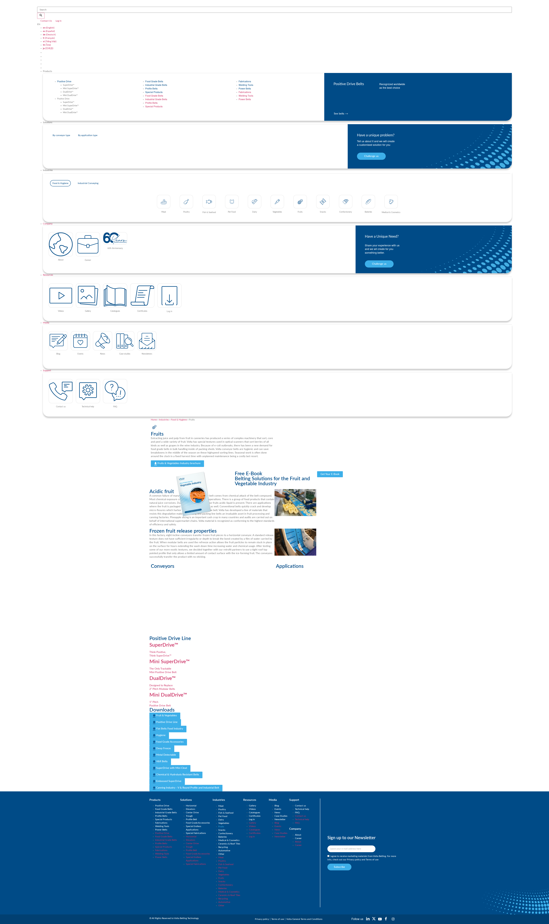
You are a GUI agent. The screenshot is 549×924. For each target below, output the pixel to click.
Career (298, 838)
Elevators (190, 809)
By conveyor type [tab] (61, 135)
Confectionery (225, 833)
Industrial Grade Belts (156, 85)
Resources (48, 275)
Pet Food (222, 816)
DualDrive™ (68, 92)
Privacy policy (354, 859)
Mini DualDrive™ (70, 95)
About (298, 835)
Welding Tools (246, 85)
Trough (189, 816)
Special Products (154, 92)
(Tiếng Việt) (49, 41)
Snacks (221, 830)
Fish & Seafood (225, 813)
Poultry (222, 809)
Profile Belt (191, 819)
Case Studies (280, 816)
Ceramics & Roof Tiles (229, 844)
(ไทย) (47, 45)
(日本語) (48, 48)
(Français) (49, 38)
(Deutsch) (49, 34)
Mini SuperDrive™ (71, 89)
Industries (164, 420)
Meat (221, 806)
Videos (252, 809)
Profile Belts (151, 88)
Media (46, 323)
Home (154, 420)
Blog (276, 806)
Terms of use (372, 859)
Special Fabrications (196, 833)
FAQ (297, 812)
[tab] (60, 183)
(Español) (49, 31)
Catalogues (254, 812)
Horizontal (191, 806)
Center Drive (192, 812)
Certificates (254, 816)
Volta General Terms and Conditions (304, 919)
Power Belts (245, 88)
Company (47, 224)
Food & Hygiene (179, 420)
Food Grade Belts (154, 81)
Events (277, 809)
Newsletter (280, 819)
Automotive (224, 850)
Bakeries (222, 837)
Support (47, 370)
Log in (252, 819)
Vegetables (223, 823)
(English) (48, 28)
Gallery (252, 806)
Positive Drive (64, 81)
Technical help (302, 809)
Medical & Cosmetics (228, 840)
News (277, 812)
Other (221, 854)
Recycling (223, 847)
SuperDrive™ (68, 85)
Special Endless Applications (193, 828)
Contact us (300, 806)
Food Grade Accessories (198, 823)
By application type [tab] (87, 135)
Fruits (221, 826)
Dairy (221, 820)
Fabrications (245, 81)
